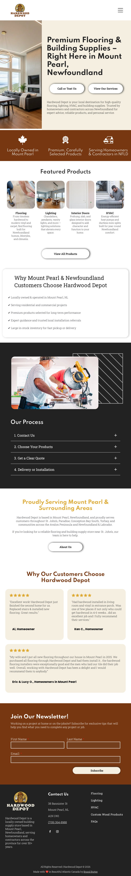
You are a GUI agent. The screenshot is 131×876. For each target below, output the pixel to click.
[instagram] (57, 832)
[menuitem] (108, 793)
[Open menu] (120, 10)
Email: (15, 754)
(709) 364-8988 (57, 822)
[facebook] (50, 832)
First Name (19, 739)
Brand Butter (91, 871)
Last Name (74, 739)
